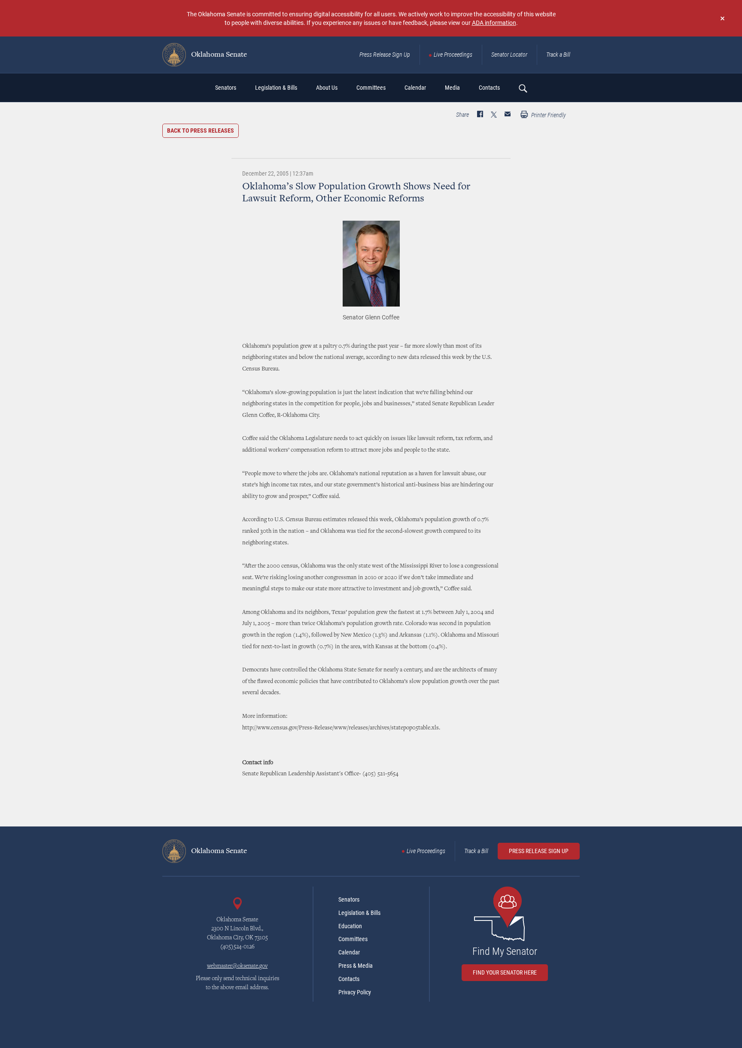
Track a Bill (558, 54)
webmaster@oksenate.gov (237, 966)
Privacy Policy (354, 992)
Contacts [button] (489, 87)
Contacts (348, 978)
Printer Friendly (548, 115)
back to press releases (200, 130)
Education (350, 926)
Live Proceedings (453, 54)
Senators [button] (225, 87)
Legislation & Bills (359, 912)
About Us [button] (327, 87)
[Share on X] (494, 115)
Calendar (349, 952)
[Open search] (522, 88)
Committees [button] (371, 87)
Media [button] (452, 87)
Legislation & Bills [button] (276, 87)
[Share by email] (507, 115)
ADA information (494, 22)
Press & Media (355, 965)
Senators (348, 899)
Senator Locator (509, 54)
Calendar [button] (415, 87)
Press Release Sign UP (539, 851)
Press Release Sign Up (384, 54)
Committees (353, 939)
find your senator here (505, 972)
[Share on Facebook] (480, 115)
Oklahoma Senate (218, 55)
